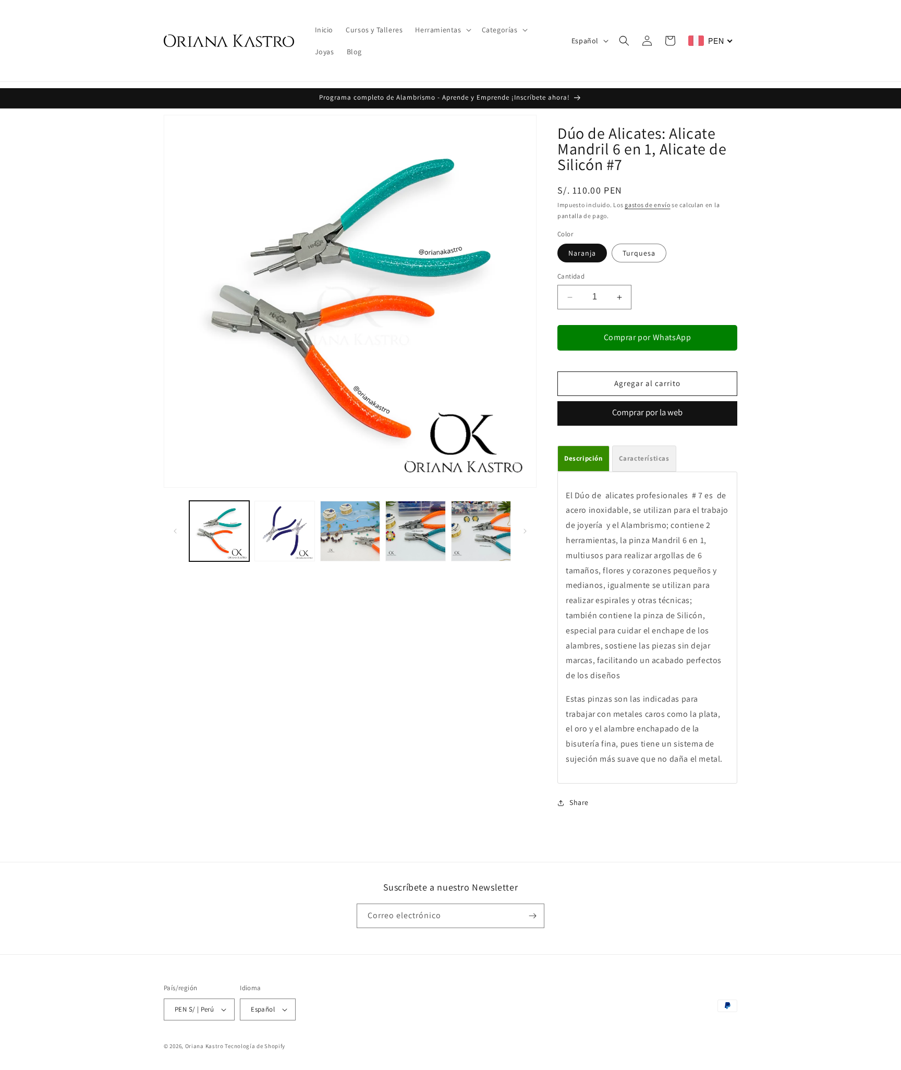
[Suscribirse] (532, 916)
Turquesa (639, 253)
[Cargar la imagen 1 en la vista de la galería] (219, 531)
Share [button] (579, 802)
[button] (442, 30)
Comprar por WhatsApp (647, 337)
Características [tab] (644, 458)
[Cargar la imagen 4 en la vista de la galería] (415, 531)
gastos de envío (648, 205)
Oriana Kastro (204, 1046)
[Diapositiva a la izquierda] (175, 531)
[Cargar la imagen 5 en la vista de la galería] (481, 531)
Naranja (582, 253)
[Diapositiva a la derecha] (525, 531)
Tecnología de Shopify (255, 1046)
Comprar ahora (647, 413)
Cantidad (571, 276)
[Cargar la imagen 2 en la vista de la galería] (284, 531)
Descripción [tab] (583, 458)
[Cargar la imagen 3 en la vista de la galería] (350, 531)
